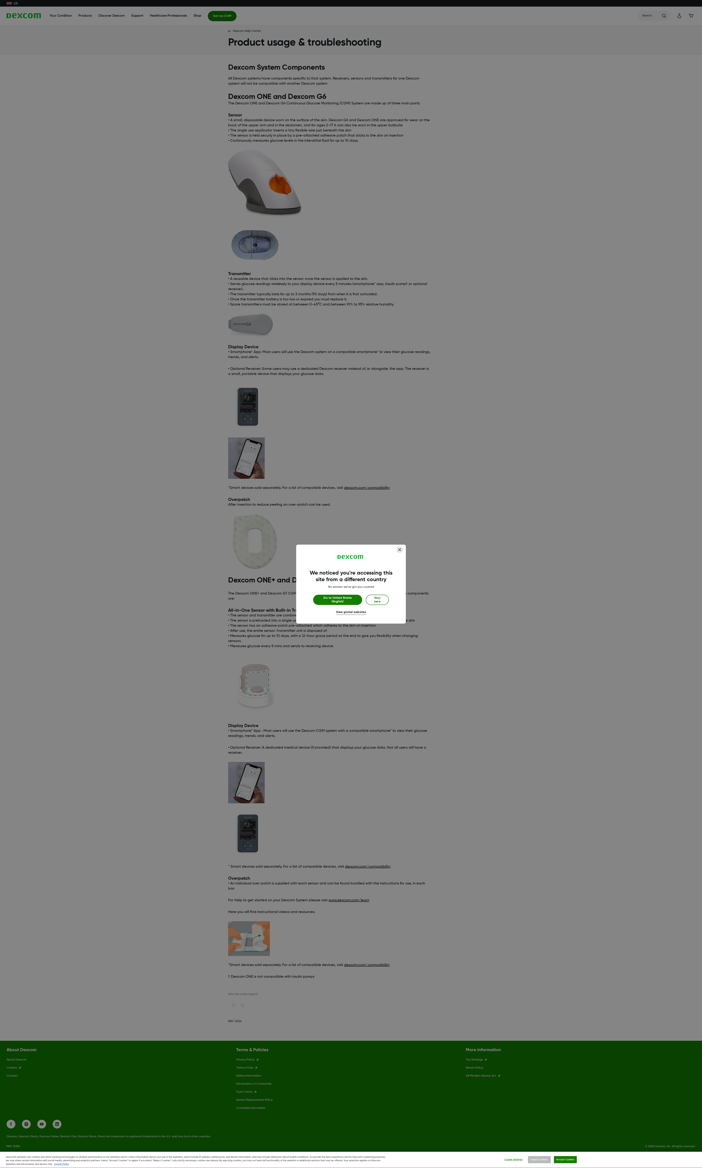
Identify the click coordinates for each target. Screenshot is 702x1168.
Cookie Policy (61, 1164)
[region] (351, 1160)
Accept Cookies (565, 1159)
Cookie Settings (513, 1159)
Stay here (377, 600)
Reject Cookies (539, 1159)
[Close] (399, 549)
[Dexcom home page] (350, 557)
